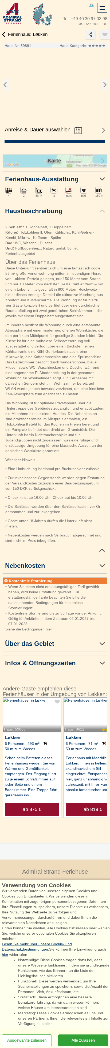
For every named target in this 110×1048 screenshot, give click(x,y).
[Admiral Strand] (12, 13)
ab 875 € (32, 809)
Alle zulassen (83, 1040)
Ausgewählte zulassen (26, 1040)
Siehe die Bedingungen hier (28, 629)
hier (5, 954)
